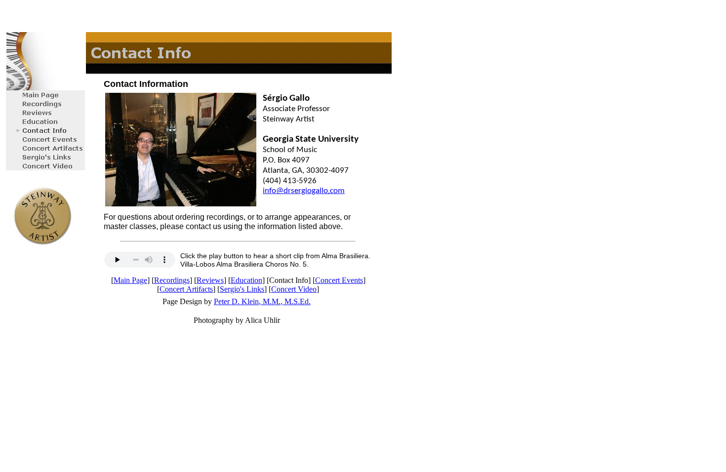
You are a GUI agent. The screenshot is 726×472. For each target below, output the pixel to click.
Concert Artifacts (186, 289)
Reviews (210, 280)
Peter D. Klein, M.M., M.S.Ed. (262, 301)
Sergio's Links (242, 289)
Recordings (172, 280)
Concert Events (339, 280)
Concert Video (294, 289)
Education (246, 280)
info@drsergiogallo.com (304, 191)
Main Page (130, 280)
